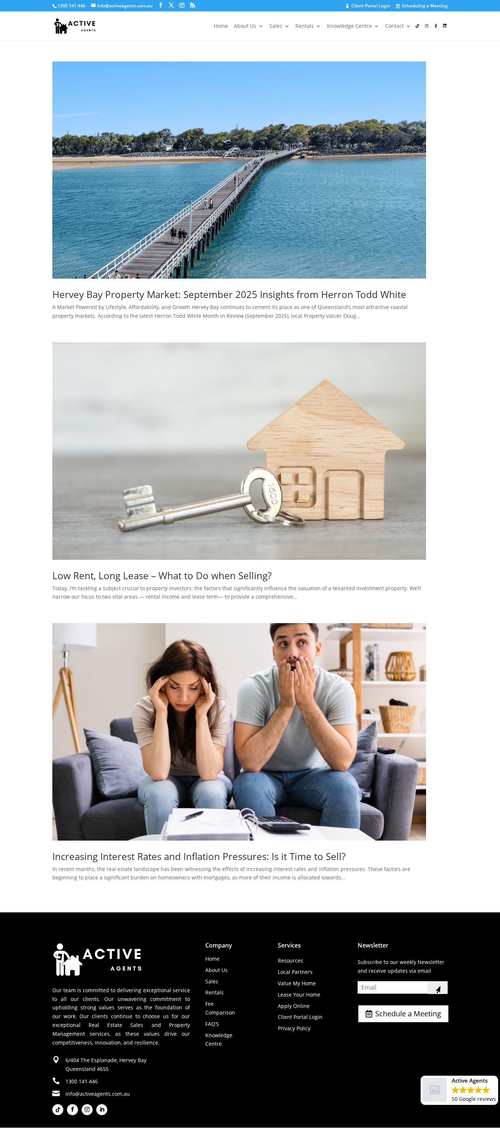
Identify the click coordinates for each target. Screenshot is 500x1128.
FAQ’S (212, 1023)
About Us (245, 26)
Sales (275, 26)
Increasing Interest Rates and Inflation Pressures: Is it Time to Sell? (199, 856)
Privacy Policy (294, 1028)
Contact (394, 26)
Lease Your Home (299, 994)
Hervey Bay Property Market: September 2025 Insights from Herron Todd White (229, 294)
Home (221, 26)
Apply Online (294, 1005)
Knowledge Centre (349, 26)
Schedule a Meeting (408, 1014)
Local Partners (295, 971)
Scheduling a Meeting (422, 6)
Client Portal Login (368, 6)
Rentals (304, 26)
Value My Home (297, 983)
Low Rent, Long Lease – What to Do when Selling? (162, 575)
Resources (290, 960)
